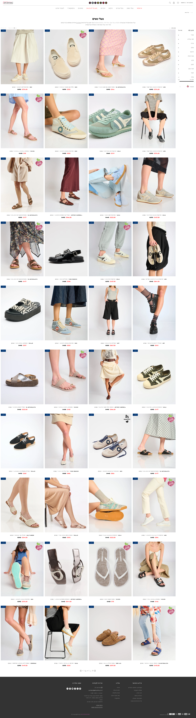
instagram (80, 689)
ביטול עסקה (99, 705)
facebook (77, 689)
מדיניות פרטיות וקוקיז (136, 701)
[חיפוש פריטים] (170, 3)
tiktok (75, 689)
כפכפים (101, 22)
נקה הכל (180, 30)
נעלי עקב (112, 22)
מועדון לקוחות (116, 693)
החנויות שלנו (116, 690)
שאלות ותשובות (138, 690)
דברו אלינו (139, 693)
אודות (118, 687)
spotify (70, 689)
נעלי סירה (106, 22)
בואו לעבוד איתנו (115, 695)
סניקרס (117, 22)
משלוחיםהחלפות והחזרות (135, 687)
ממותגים (78, 22)
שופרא (191, 12)
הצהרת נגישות (138, 695)
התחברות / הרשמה (187, 2)
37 (92, 671)
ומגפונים (96, 22)
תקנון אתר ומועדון (137, 698)
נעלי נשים (187, 12)
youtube (72, 689)
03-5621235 (98, 687)
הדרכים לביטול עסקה (97, 707)
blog (67, 689)
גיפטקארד (117, 698)
